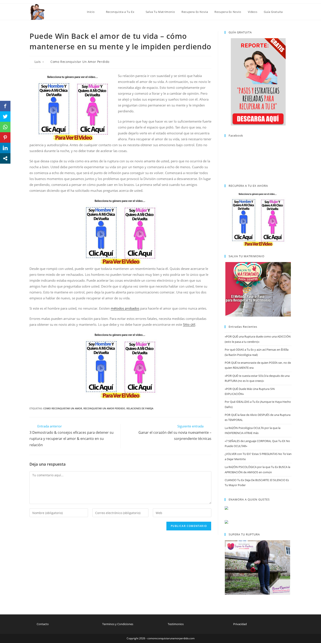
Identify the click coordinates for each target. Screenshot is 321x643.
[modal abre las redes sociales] (5, 158)
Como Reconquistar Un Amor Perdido (79, 62)
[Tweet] (5, 116)
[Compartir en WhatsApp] (5, 127)
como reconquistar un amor (62, 408)
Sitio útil (189, 324)
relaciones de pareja (139, 408)
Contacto (43, 624)
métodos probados (125, 308)
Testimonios (176, 624)
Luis (38, 62)
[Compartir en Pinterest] (5, 137)
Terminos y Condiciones (117, 624)
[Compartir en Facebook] (5, 106)
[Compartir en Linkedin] (5, 148)
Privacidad (240, 624)
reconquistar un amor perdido (104, 408)
